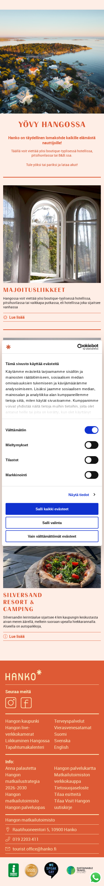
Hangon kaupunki (22, 721)
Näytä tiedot (78, 494)
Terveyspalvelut (69, 721)
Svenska (62, 740)
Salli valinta (52, 522)
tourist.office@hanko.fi (34, 849)
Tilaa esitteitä (67, 794)
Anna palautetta (20, 768)
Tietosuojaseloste (71, 788)
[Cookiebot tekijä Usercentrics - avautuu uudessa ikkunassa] (77, 347)
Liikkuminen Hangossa (27, 740)
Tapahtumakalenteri (24, 747)
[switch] (91, 445)
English (61, 747)
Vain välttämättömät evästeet (52, 536)
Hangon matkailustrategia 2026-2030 (22, 781)
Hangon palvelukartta (75, 768)
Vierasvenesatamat (72, 727)
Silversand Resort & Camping (23, 602)
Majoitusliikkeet (34, 290)
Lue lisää (17, 317)
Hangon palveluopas (25, 807)
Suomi (60, 734)
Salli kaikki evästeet (52, 509)
